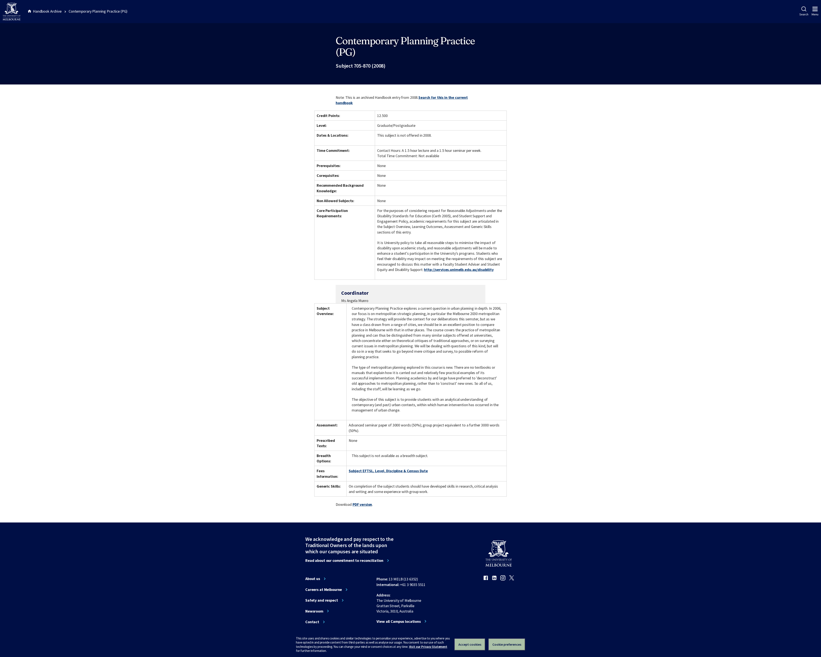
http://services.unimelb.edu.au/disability (458, 269)
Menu (815, 14)
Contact (312, 622)
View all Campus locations (399, 621)
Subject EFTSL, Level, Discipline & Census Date (388, 470)
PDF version (362, 504)
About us (312, 578)
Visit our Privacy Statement (428, 647)
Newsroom (314, 611)
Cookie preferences (506, 644)
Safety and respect (321, 600)
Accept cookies (469, 644)
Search (803, 14)
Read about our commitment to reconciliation (344, 560)
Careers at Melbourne (323, 589)
